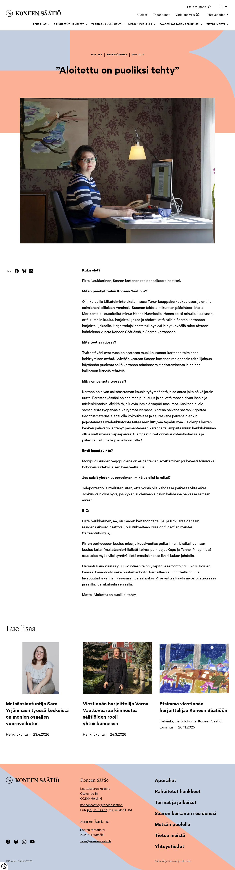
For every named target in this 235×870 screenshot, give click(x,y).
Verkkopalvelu (188, 14)
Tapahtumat (161, 14)
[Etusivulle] (51, 14)
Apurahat (40, 24)
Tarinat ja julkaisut (106, 24)
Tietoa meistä (216, 24)
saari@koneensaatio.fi (95, 841)
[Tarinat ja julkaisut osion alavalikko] (123, 24)
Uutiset (142, 14)
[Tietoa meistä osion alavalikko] (227, 24)
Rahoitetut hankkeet (69, 24)
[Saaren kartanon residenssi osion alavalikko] (201, 24)
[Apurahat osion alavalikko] (48, 24)
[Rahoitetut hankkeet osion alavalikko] (86, 24)
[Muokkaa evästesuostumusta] (4, 866)
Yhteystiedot (216, 14)
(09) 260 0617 (97, 810)
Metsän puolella (140, 24)
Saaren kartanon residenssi (179, 24)
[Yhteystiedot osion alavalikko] (227, 14)
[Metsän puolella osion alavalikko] (154, 24)
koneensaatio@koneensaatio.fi (101, 805)
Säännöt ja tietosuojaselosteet (173, 861)
